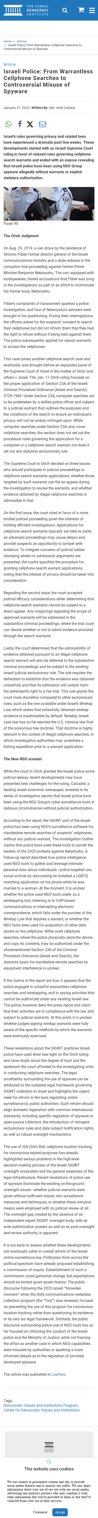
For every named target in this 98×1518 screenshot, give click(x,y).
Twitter (31, 124)
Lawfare (58, 1374)
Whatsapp (8, 124)
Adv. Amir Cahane (62, 108)
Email (42, 124)
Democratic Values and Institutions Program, (41, 1405)
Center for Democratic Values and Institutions (42, 1410)
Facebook (19, 124)
